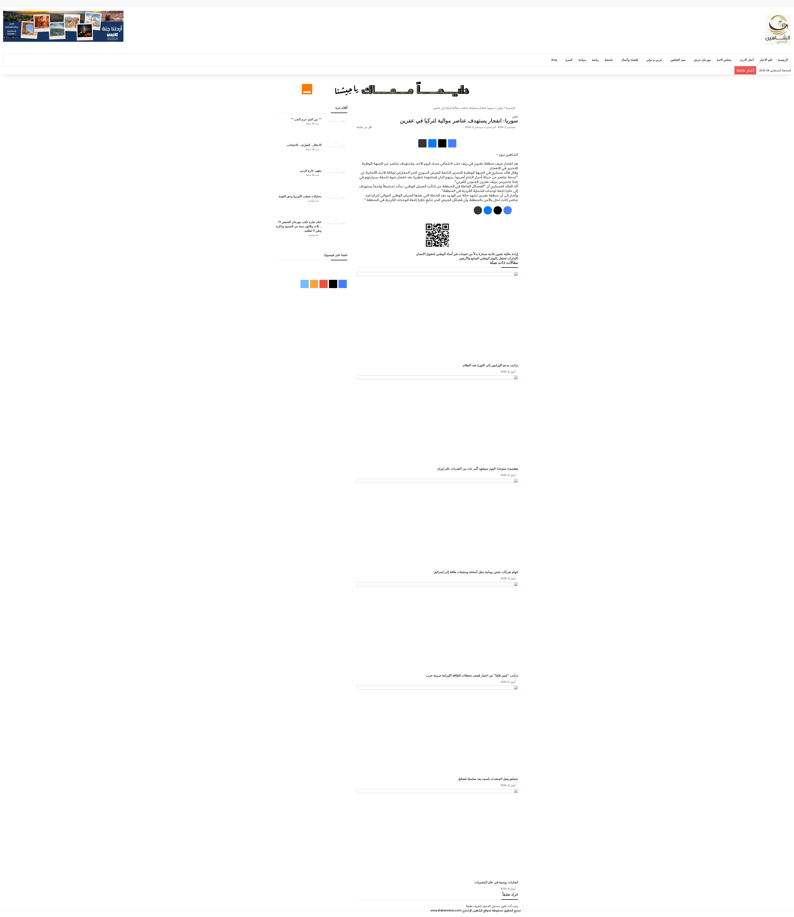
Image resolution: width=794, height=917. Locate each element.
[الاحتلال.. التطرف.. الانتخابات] (336, 154)
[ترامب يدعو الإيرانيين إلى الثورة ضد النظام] (437, 317)
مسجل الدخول (491, 906)
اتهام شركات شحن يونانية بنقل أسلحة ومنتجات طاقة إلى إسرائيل (475, 572)
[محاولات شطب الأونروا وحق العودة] (336, 205)
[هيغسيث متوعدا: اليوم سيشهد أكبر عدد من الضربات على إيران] (437, 420)
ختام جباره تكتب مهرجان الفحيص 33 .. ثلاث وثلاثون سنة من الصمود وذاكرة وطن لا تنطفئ (299, 226)
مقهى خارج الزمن (311, 170)
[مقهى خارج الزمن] (336, 180)
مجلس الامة (724, 59)
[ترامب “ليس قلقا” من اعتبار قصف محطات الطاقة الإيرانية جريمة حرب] (437, 627)
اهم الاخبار (766, 59)
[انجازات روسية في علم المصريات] (437, 834)
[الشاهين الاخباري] (778, 30)
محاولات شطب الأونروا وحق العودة (300, 196)
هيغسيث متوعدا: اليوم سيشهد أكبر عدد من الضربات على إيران (477, 468)
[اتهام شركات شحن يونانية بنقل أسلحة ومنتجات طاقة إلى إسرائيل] (437, 524)
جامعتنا (609, 59)
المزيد (568, 59)
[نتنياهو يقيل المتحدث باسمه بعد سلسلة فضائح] (437, 731)
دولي (500, 107)
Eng (554, 59)
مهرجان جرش (702, 59)
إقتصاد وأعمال (629, 59)
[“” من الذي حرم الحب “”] (336, 128)
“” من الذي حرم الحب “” (306, 119)
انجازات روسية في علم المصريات (496, 882)
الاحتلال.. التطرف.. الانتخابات (304, 145)
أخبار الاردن (747, 59)
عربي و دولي (654, 59)
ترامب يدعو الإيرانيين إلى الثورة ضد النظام (490, 365)
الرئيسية (783, 59)
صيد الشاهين (677, 59)
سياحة (582, 59)
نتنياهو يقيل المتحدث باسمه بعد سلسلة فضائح (488, 779)
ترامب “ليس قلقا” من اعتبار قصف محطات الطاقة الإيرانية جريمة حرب (472, 675)
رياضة (595, 59)
